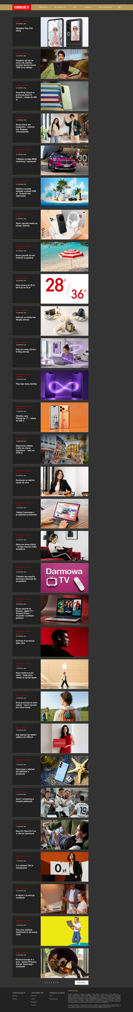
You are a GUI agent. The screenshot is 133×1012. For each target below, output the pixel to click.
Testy (75, 7)
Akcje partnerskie (105, 7)
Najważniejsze (60, 7)
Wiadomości (43, 7)
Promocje (88, 7)
